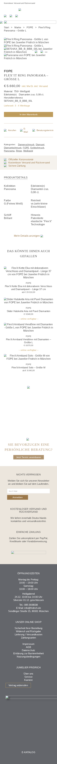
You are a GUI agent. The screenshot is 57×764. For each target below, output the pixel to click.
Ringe (19, 151)
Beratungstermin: (11, 9)
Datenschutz (28, 650)
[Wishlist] (50, 69)
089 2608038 (31, 604)
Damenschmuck (26, 144)
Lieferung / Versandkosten (28, 634)
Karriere (28, 680)
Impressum (28, 644)
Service (28, 676)
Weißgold (28, 151)
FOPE (30, 27)
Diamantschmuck (13, 147)
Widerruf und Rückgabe (28, 631)
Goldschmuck (37, 147)
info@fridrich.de (32, 608)
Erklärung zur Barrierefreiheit (28, 653)
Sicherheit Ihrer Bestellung (28, 628)
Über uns (28, 673)
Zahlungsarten (28, 637)
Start (6, 27)
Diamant (40, 144)
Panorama (9, 151)
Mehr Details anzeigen (27, 235)
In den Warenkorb (29, 114)
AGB (28, 647)
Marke (17, 27)
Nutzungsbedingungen (28, 656)
